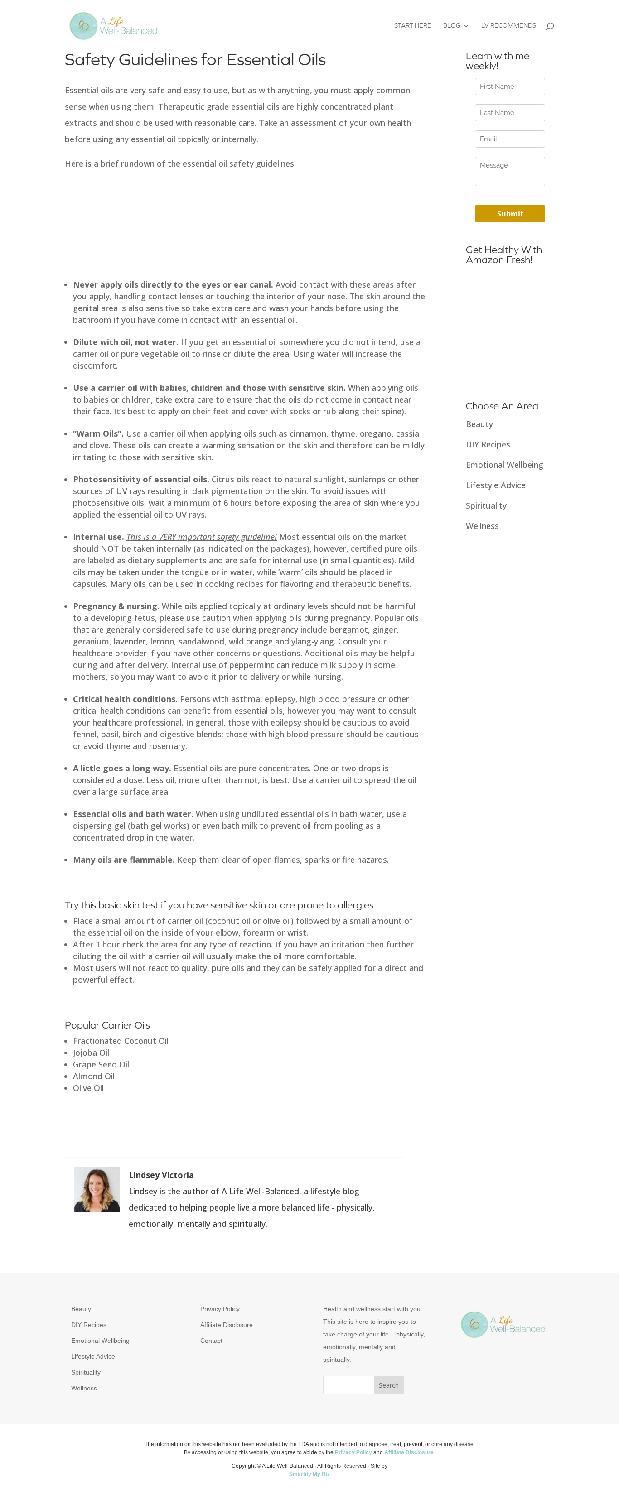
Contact (211, 1340)
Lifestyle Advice (496, 485)
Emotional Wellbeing (504, 464)
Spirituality (486, 505)
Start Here (412, 26)
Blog (451, 26)
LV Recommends (508, 26)
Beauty (479, 423)
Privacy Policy (220, 1308)
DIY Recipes (488, 444)
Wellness (482, 525)
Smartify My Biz (309, 1474)
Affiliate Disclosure (226, 1324)
